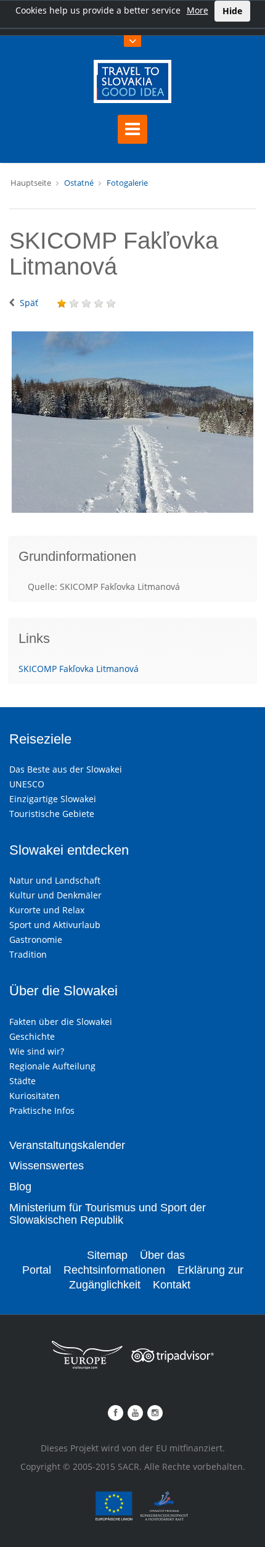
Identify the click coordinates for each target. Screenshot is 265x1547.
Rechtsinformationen (114, 1270)
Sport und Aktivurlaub (54, 925)
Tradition (28, 954)
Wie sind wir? (36, 1051)
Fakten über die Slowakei (60, 1021)
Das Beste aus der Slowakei (65, 769)
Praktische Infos (42, 1110)
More (197, 10)
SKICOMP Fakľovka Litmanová (78, 668)
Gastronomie (35, 939)
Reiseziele (40, 739)
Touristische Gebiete (51, 813)
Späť (29, 303)
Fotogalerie (127, 182)
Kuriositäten (34, 1095)
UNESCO (26, 784)
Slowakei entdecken (69, 850)
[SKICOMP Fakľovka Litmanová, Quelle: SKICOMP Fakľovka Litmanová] (132, 422)
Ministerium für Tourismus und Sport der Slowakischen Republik (107, 1213)
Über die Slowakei (63, 990)
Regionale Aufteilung (52, 1066)
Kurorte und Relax (46, 910)
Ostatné (79, 182)
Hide (232, 11)
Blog (20, 1186)
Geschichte (32, 1036)
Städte (22, 1081)
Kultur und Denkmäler (55, 895)
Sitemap (107, 1255)
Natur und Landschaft (54, 880)
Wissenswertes (46, 1165)
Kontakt (171, 1285)
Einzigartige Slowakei (52, 799)
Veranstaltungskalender (67, 1145)
